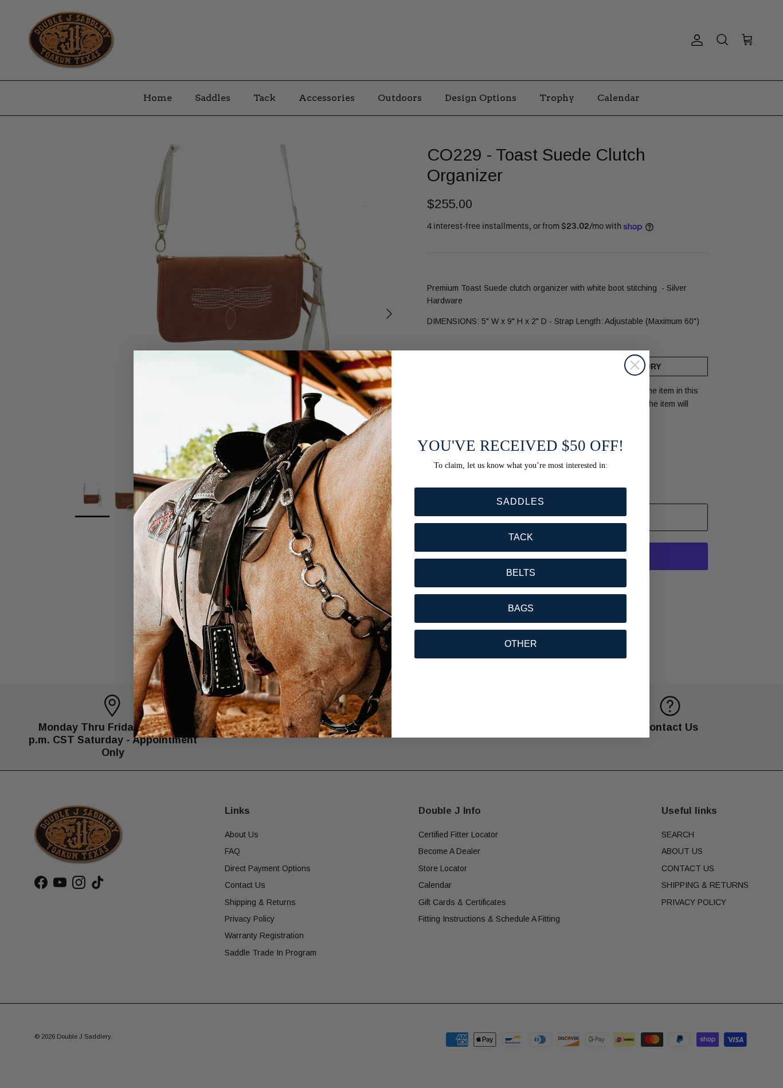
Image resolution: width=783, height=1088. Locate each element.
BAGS (521, 608)
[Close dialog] (635, 365)
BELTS (520, 573)
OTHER (520, 644)
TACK (520, 537)
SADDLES (520, 501)
